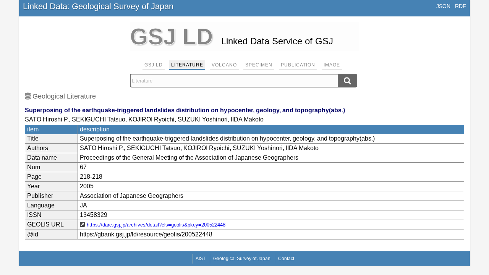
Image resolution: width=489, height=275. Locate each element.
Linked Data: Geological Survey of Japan (98, 6)
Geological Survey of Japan (241, 258)
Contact (286, 258)
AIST (201, 258)
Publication (298, 65)
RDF (460, 6)
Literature (187, 65)
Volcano (224, 65)
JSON (443, 6)
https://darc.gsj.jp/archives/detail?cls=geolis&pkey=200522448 (156, 225)
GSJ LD (153, 65)
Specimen (258, 65)
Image (332, 65)
